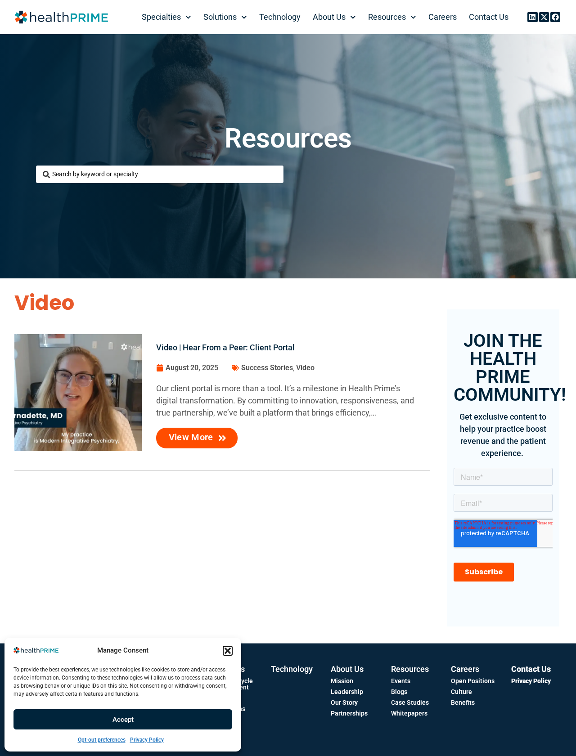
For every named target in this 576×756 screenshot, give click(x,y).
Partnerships (349, 713)
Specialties (161, 17)
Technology (280, 17)
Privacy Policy (147, 740)
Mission (342, 680)
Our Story (344, 702)
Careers (442, 17)
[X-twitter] (544, 17)
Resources (387, 17)
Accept (123, 720)
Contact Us (488, 17)
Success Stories (267, 367)
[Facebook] (555, 17)
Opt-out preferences (102, 740)
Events (400, 680)
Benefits (463, 702)
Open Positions (473, 680)
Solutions (220, 17)
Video (305, 367)
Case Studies (410, 702)
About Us (329, 17)
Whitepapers (409, 713)
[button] (227, 650)
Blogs (399, 691)
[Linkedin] (532, 17)
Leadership (347, 691)
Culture (461, 691)
